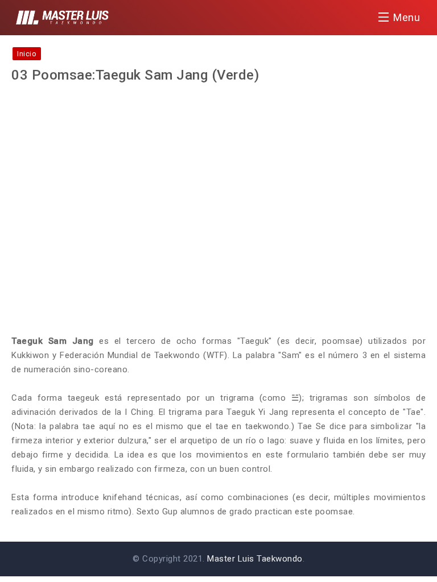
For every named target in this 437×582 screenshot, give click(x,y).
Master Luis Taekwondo (255, 559)
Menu (406, 17)
